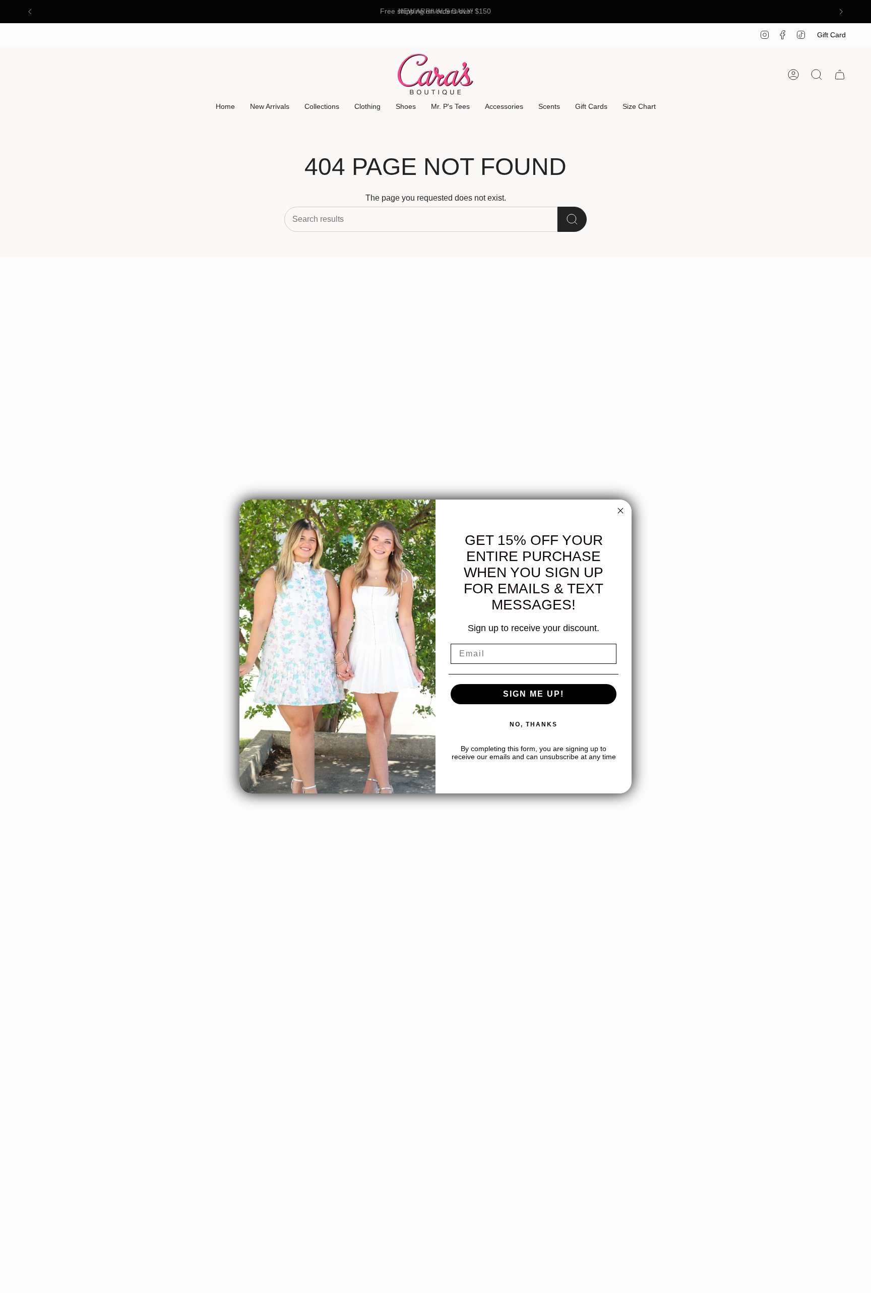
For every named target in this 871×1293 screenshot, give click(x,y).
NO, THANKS (533, 724)
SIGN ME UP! (533, 694)
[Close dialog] (620, 511)
